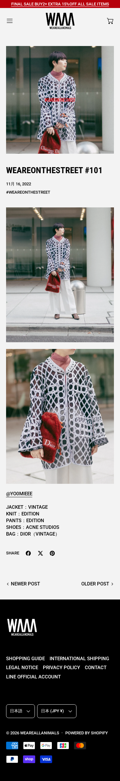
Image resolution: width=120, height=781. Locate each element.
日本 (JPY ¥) (52, 710)
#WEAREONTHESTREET (28, 192)
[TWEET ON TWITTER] (40, 553)
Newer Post (25, 584)
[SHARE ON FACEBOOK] (28, 553)
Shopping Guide (25, 658)
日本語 (16, 710)
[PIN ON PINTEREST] (52, 553)
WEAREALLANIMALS (39, 733)
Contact (96, 667)
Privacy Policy (61, 667)
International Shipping (79, 658)
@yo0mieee (19, 494)
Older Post (95, 584)
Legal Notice (22, 667)
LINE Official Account (33, 677)
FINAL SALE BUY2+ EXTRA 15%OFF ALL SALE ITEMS (60, 4)
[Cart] (110, 21)
